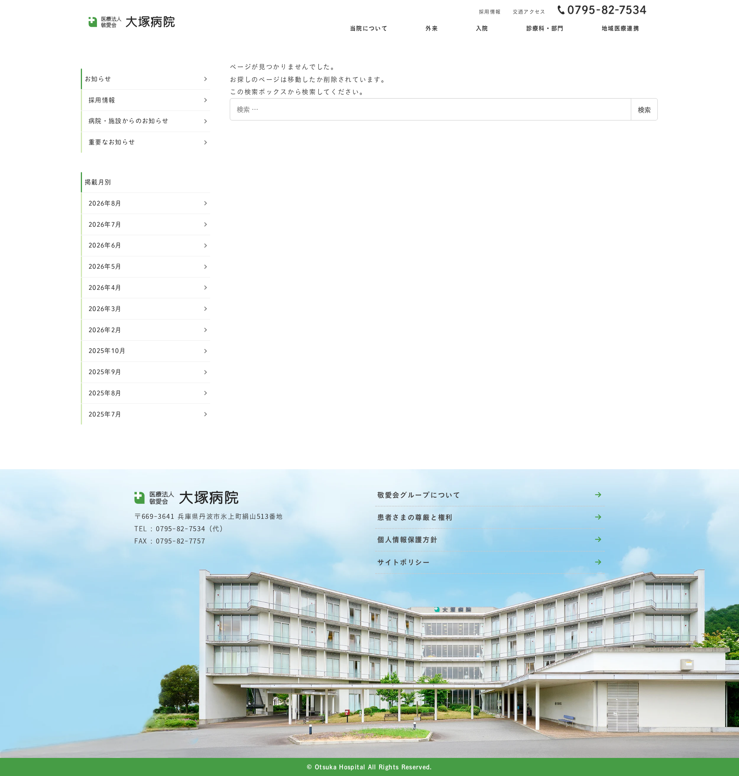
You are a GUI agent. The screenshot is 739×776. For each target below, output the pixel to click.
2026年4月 (105, 287)
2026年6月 (105, 245)
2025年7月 (105, 414)
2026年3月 (105, 309)
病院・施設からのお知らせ (129, 121)
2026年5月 (105, 266)
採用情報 (102, 100)
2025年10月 (107, 351)
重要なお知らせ (112, 142)
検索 (644, 109)
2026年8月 (105, 203)
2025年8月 (105, 393)
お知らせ (98, 79)
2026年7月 (105, 224)
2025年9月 (105, 372)
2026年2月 (105, 330)
